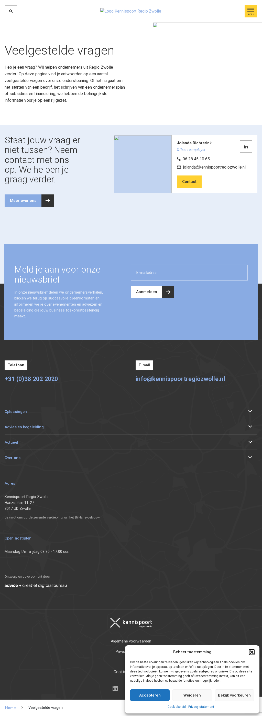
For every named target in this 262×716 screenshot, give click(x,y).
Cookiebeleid (177, 707)
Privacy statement (201, 707)
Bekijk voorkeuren (234, 695)
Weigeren (192, 695)
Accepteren (150, 695)
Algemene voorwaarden (131, 641)
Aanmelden (146, 291)
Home (10, 707)
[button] (251, 652)
